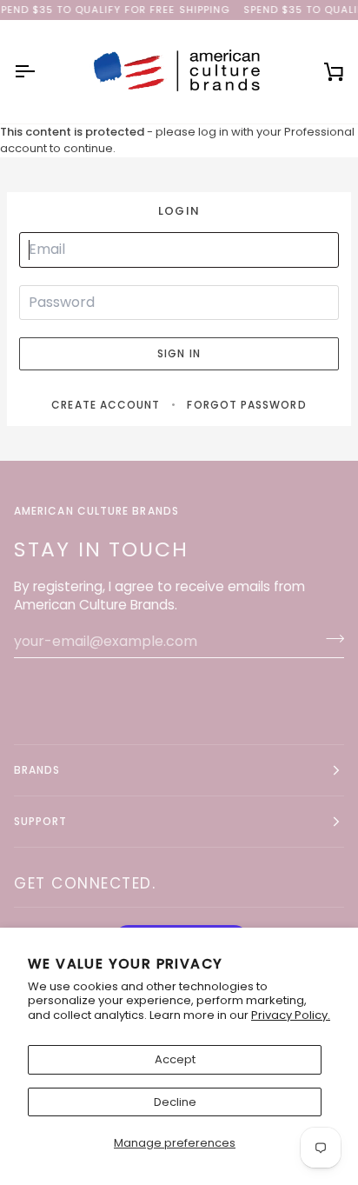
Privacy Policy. (290, 1015)
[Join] (329, 639)
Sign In (179, 353)
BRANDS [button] (37, 769)
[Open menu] (40, 71)
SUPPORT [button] (41, 821)
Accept (175, 1059)
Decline (175, 1102)
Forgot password (246, 404)
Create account (105, 404)
